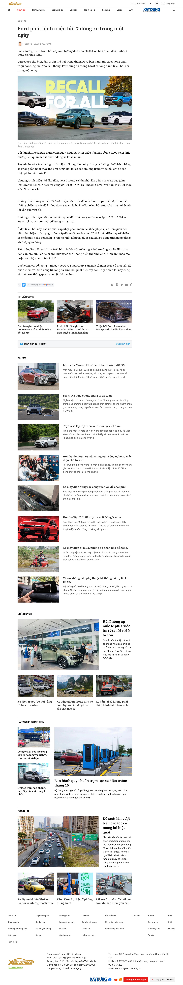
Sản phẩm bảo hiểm (114, 922)
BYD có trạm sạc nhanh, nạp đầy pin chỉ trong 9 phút (32, 791)
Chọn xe (86, 928)
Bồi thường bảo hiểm (114, 928)
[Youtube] (116, 980)
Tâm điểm (12, 942)
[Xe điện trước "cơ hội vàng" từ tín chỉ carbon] (36, 686)
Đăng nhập (170, 3)
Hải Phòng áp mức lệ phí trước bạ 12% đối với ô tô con (116, 628)
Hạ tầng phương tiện (31, 722)
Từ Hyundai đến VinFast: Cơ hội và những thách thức (36, 901)
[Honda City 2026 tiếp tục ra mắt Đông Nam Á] (38, 529)
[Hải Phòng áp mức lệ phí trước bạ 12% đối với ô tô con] (58, 644)
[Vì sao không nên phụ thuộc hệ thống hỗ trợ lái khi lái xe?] (38, 590)
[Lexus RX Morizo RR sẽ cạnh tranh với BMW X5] (38, 376)
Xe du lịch (40, 922)
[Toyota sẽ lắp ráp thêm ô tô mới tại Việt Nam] (38, 437)
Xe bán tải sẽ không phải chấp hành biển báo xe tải (112, 703)
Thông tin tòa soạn (135, 979)
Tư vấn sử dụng (89, 922)
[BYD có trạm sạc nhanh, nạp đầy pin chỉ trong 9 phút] (34, 773)
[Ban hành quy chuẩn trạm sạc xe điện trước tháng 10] (93, 751)
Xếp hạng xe (65, 935)
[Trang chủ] (9, 10)
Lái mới (73, 10)
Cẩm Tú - (29, 44)
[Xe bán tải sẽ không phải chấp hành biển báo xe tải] (114, 686)
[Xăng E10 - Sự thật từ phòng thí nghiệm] (75, 884)
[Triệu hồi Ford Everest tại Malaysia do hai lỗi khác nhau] (114, 311)
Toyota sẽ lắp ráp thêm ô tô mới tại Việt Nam (92, 426)
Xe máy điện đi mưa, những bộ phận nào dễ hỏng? (95, 548)
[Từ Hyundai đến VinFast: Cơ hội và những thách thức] (36, 884)
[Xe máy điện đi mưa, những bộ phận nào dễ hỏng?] (38, 559)
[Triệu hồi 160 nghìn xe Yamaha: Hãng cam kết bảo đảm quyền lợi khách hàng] (75, 311)
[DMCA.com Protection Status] (15, 967)
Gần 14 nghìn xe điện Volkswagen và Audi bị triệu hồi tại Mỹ (34, 329)
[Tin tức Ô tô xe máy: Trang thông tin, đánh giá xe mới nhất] (15, 3)
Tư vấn (151, 935)
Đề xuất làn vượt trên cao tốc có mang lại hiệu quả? (116, 825)
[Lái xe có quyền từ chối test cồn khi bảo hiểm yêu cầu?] (114, 884)
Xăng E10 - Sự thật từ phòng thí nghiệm (74, 901)
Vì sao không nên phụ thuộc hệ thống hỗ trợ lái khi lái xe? (96, 580)
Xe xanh (106, 10)
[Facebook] (110, 980)
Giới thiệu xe (154, 928)
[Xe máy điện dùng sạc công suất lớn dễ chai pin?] (38, 498)
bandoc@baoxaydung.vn (128, 968)
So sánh (62, 928)
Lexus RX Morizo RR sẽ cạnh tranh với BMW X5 (94, 365)
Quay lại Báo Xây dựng (164, 980)
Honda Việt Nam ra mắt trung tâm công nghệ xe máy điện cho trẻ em (97, 458)
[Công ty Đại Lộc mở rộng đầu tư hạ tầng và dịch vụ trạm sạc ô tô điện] (34, 737)
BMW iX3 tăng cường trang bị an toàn (87, 396)
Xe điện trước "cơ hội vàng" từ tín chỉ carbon (35, 703)
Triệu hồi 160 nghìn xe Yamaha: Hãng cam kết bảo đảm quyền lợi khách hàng (73, 329)
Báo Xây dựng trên (35, 285)
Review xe (153, 922)
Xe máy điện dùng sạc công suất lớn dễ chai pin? (94, 487)
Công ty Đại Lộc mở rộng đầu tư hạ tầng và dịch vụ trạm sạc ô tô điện (32, 755)
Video (119, 10)
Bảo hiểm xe (89, 10)
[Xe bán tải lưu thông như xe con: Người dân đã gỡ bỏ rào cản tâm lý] (75, 686)
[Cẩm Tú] (20, 43)
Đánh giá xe (57, 10)
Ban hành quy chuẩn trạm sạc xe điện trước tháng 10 (90, 783)
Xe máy (38, 935)
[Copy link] (131, 284)
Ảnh (131, 10)
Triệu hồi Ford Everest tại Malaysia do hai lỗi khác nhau (114, 328)
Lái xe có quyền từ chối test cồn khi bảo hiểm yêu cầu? (113, 901)
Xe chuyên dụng (43, 928)
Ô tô (170, 922)
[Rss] (120, 980)
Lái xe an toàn (88, 935)
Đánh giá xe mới (66, 922)
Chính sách (25, 614)
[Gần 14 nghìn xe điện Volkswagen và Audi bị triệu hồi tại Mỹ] (36, 311)
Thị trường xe (38, 10)
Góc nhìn (23, 811)
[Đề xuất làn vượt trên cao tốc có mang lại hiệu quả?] (58, 841)
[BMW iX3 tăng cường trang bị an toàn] (38, 407)
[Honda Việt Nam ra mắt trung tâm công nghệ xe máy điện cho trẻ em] (38, 468)
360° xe (21, 10)
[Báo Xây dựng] (151, 10)
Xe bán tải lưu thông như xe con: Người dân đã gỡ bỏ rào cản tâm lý (75, 705)
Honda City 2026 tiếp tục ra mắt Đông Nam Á (92, 517)
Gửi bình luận (123, 344)
